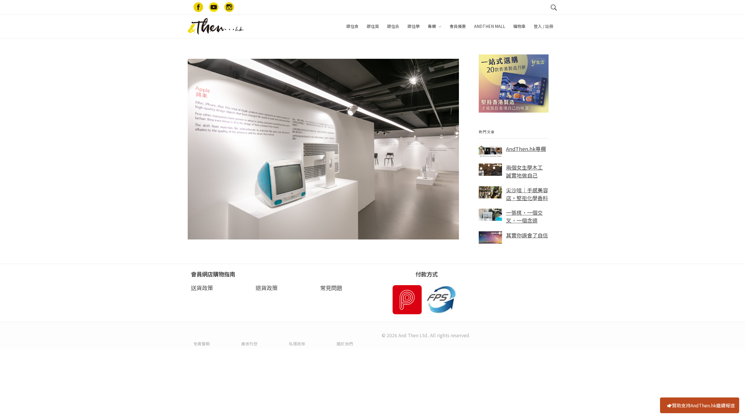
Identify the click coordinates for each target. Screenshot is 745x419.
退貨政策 (267, 288)
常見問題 (331, 288)
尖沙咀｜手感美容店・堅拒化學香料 (527, 194)
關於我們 (345, 344)
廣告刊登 (249, 344)
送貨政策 (202, 288)
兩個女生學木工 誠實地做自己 (524, 171)
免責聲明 (202, 344)
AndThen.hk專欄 (526, 148)
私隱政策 (297, 344)
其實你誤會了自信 (527, 235)
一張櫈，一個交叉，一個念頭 (524, 216)
